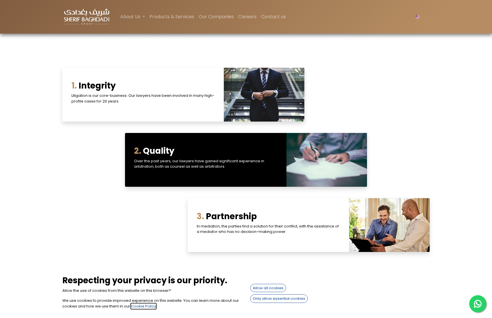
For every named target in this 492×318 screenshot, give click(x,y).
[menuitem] (171, 16)
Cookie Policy (143, 306)
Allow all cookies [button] (268, 288)
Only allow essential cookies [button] (279, 298)
